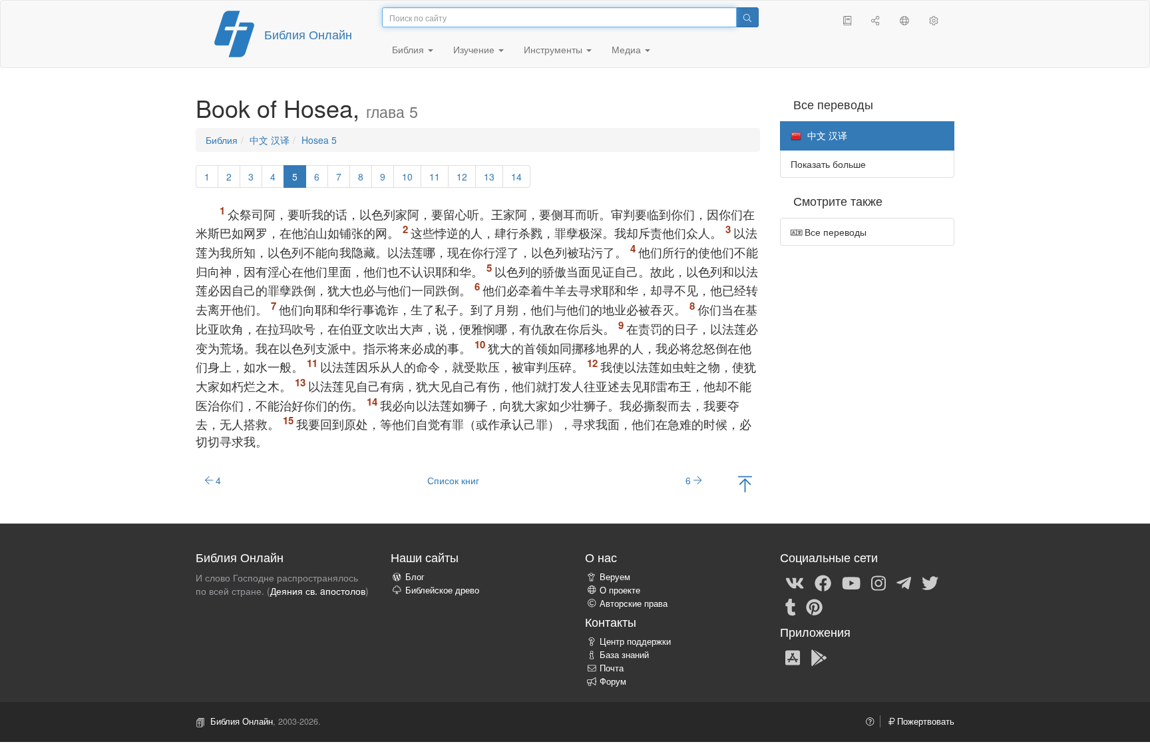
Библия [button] (409, 49)
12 (462, 176)
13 (489, 176)
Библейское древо (442, 590)
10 (407, 176)
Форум (613, 681)
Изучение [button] (475, 49)
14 (516, 176)
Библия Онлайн (308, 34)
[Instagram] (878, 583)
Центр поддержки (635, 641)
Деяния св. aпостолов (317, 590)
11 (434, 176)
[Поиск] (747, 17)
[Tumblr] (790, 607)
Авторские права (634, 603)
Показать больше (828, 164)
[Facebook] (823, 583)
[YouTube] (851, 583)
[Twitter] (930, 583)
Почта (612, 668)
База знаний (624, 655)
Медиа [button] (628, 49)
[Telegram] (903, 583)
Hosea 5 (319, 140)
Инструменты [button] (554, 49)
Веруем (615, 577)
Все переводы (834, 231)
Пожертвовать (924, 721)
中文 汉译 (269, 140)
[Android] (819, 657)
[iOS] (792, 657)
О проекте (620, 590)
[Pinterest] (814, 607)
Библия (222, 140)
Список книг (453, 480)
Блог (415, 577)
